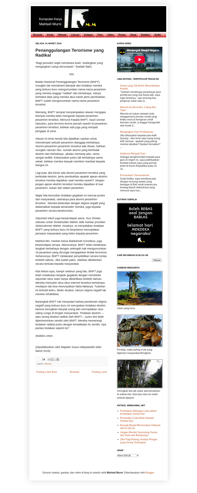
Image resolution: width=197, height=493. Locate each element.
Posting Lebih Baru (46, 372)
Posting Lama (99, 372)
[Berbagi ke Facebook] (57, 359)
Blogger (150, 472)
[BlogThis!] (52, 359)
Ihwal (133, 34)
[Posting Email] (43, 359)
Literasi (75, 34)
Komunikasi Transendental (134, 175)
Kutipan (88, 34)
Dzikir (158, 34)
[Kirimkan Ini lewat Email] (49, 359)
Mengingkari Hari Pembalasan (136, 132)
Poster (122, 34)
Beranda (37, 34)
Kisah (50, 34)
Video (110, 34)
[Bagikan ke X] (54, 359)
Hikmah (62, 34)
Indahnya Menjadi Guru (133, 153)
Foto (100, 34)
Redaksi (145, 34)
